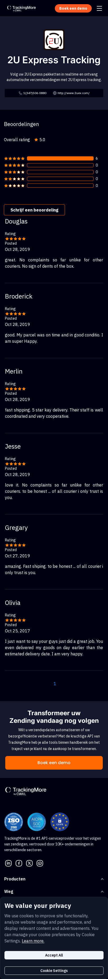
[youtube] (40, 862)
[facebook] (19, 862)
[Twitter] (29, 862)
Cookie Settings (54, 970)
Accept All (54, 955)
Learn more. (33, 940)
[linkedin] (8, 862)
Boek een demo (54, 763)
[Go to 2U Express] (54, 39)
